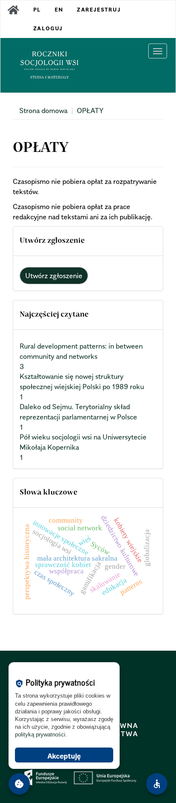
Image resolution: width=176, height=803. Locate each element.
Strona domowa (43, 110)
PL (37, 9)
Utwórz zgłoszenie (53, 275)
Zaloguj (48, 28)
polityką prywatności (40, 734)
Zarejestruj (99, 9)
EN (59, 9)
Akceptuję (64, 756)
